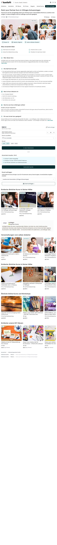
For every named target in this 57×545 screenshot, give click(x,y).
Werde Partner (40, 6)
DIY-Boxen (18, 6)
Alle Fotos (34, 20)
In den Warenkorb (28, 148)
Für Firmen (25, 6)
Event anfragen (50, 6)
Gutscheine (11, 6)
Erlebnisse (3, 6)
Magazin (33, 6)
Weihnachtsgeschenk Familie (14, 352)
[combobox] (30, 2)
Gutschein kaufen (28, 167)
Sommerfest (3, 352)
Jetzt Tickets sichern (7, 132)
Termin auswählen (6, 135)
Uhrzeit (3, 141)
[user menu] (53, 2)
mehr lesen (4, 63)
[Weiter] (52, 200)
